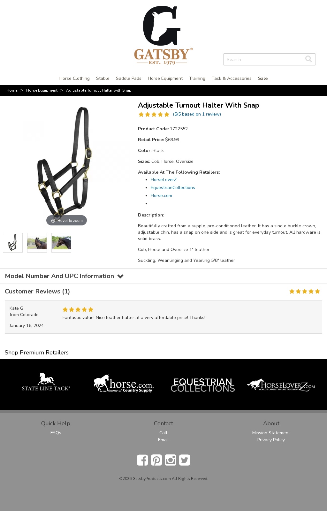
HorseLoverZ (164, 180)
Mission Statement (271, 433)
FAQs (55, 433)
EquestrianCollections (173, 188)
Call (163, 433)
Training (197, 78)
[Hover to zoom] (66, 164)
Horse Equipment (165, 78)
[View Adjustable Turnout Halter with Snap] (13, 243)
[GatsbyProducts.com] (163, 35)
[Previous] (7, 242)
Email (163, 440)
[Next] (125, 242)
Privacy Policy (271, 440)
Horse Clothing (74, 78)
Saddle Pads (128, 78)
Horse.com (161, 196)
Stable (103, 78)
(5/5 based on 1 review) (197, 114)
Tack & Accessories (232, 78)
